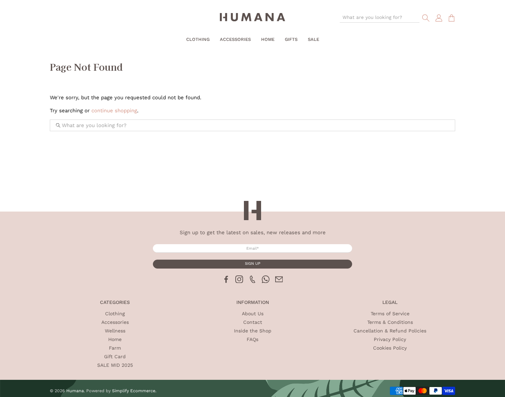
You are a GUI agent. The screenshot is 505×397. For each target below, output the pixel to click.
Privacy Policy (390, 339)
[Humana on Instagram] (239, 281)
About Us (252, 313)
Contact (252, 322)
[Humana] (252, 18)
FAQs (252, 339)
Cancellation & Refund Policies (390, 330)
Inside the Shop (252, 330)
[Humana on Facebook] (226, 281)
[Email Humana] (279, 281)
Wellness (115, 330)
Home (267, 39)
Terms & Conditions (390, 322)
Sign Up (252, 263)
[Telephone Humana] (253, 281)
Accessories (235, 39)
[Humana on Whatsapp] (266, 281)
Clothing (198, 39)
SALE (313, 39)
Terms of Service (390, 313)
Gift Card (115, 356)
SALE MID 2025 (115, 365)
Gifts (291, 39)
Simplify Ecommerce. (134, 390)
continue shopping (114, 110)
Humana (75, 390)
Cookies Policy (390, 348)
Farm (115, 348)
